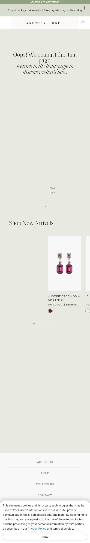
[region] (45, 10)
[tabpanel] (47, 143)
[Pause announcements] (85, 8)
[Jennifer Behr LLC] (45, 23)
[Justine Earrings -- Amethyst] (64, 263)
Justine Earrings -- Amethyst (64, 297)
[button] (84, 22)
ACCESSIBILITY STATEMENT (45, 2)
